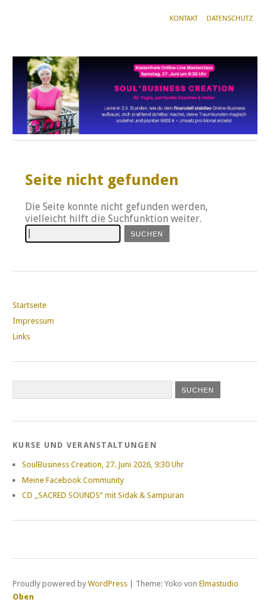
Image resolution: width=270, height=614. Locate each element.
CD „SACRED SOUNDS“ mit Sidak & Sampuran (103, 495)
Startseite (29, 305)
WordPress (107, 583)
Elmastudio (219, 583)
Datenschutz (230, 18)
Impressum (33, 321)
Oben (23, 596)
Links (21, 336)
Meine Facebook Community (73, 480)
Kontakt (184, 18)
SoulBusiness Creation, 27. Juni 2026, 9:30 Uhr (103, 464)
